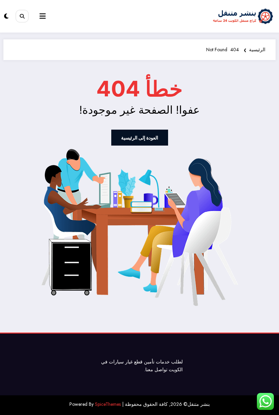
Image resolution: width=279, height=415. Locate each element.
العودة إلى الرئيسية (139, 137)
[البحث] (22, 16)
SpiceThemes (108, 404)
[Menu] (42, 16)
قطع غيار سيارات (126, 361)
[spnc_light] (6, 16)
